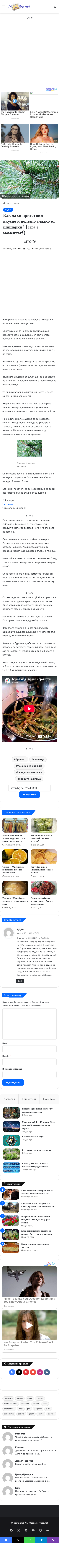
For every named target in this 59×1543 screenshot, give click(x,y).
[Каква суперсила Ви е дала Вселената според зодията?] (11, 1167)
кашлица (38, 759)
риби (48, 1409)
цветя (31, 1414)
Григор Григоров (24, 1474)
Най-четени (29, 1099)
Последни (9, 1099)
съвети (21, 1414)
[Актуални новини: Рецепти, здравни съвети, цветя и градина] (19, 6)
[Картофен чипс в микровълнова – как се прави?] (44, 856)
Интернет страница (12, 1069)
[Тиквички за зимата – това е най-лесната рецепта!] (44, 825)
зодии (29, 1398)
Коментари (49, 1099)
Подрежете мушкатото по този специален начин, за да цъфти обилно (35, 1219)
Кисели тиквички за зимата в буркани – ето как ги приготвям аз (13, 838)
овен (45, 1403)
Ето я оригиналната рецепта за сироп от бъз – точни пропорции (36, 1232)
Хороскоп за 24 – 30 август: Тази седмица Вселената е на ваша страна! (38, 1125)
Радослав (20, 1433)
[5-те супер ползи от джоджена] (11, 1154)
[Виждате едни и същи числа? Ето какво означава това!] (11, 1113)
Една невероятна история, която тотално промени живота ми (36, 1192)
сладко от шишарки (30, 772)
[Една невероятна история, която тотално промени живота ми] (10, 1194)
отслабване (9, 1409)
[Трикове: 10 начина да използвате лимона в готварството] (15, 856)
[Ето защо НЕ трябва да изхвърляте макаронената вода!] (15, 888)
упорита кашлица (30, 778)
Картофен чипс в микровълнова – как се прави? (42, 869)
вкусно (16, 203)
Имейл (6, 1056)
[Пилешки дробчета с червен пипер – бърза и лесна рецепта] (44, 888)
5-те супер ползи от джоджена (36, 1149)
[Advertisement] (29, 56)
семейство (9, 1414)
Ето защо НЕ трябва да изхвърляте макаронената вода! (15, 901)
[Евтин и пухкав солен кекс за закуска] (10, 1247)
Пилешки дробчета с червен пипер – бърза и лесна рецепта (42, 901)
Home (8, 203)
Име (5, 1043)
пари (21, 1409)
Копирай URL (29, 794)
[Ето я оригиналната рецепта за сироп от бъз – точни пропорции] (10, 1234)
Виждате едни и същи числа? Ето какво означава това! (38, 1110)
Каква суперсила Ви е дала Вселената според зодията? (35, 1165)
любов (36, 1403)
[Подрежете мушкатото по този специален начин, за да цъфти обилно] (10, 1220)
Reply (20, 981)
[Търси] (55, 7)
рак (28, 1409)
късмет (40, 1398)
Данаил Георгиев (24, 1460)
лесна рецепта (10, 1403)
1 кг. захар (8, 504)
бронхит (21, 759)
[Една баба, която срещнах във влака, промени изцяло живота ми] (10, 1207)
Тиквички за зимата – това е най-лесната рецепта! (41, 838)
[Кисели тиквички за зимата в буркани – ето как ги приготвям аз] (15, 825)
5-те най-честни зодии (33, 1136)
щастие (51, 1414)
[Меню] (3, 7)
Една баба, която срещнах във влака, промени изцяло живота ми (37, 1205)
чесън (41, 1414)
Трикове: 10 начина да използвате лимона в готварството (13, 869)
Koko (18, 1488)
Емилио (19, 1447)
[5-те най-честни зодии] (11, 1140)
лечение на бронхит (30, 765)
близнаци (8, 1398)
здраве (20, 1398)
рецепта (38, 1409)
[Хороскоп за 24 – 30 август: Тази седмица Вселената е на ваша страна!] (11, 1126)
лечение (25, 1403)
